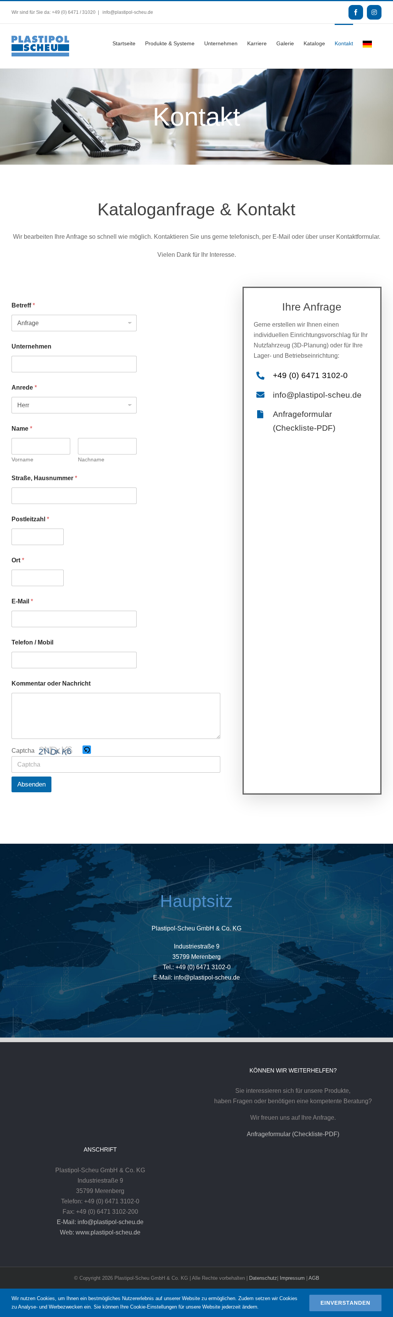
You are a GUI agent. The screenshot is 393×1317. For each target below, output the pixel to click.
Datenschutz (263, 1278)
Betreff (23, 305)
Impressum (292, 1278)
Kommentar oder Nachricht (51, 683)
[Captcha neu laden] (87, 749)
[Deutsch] (367, 43)
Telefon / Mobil (32, 642)
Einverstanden (345, 1303)
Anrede (24, 387)
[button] (87, 750)
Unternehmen (31, 346)
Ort (18, 560)
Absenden (31, 784)
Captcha (23, 750)
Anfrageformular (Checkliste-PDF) (293, 1134)
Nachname (91, 459)
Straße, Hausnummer (44, 478)
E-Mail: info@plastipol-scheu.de (100, 1222)
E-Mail (22, 601)
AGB (314, 1278)
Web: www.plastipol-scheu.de (100, 1232)
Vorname (22, 459)
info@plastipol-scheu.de (127, 12)
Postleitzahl (30, 519)
